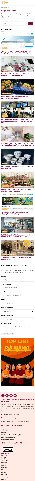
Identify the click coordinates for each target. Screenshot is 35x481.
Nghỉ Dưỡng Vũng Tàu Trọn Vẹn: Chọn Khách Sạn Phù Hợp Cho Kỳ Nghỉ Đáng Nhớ (17, 236)
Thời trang (4, 460)
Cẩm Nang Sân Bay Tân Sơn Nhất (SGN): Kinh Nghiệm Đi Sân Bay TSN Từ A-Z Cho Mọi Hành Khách (17, 121)
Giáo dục (4, 467)
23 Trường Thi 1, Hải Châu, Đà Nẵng (18, 421)
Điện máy (4, 470)
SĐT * (3, 300)
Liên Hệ (3, 432)
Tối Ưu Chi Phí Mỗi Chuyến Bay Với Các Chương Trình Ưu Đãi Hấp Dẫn (14, 213)
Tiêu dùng (4, 477)
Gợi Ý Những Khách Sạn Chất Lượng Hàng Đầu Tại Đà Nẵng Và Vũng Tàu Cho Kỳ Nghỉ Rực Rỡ (17, 144)
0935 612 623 (16, 414)
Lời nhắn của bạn (6, 323)
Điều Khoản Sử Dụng (8, 437)
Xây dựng (4, 472)
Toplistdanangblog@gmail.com (17, 418)
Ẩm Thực (4, 455)
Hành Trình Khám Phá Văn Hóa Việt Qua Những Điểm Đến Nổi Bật (15, 97)
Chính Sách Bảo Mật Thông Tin (11, 435)
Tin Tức (5, 163)
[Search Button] (30, 23)
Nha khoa (6, 70)
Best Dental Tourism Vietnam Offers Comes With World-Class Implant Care (16, 74)
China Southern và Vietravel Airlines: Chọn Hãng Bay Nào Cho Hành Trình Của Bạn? (16, 52)
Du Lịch (5, 47)
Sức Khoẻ (4, 465)
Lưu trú (5, 140)
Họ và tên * (4, 276)
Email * (3, 292)
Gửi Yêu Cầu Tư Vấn (8, 334)
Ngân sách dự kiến (7, 315)
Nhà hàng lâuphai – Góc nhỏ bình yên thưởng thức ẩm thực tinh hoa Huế (17, 190)
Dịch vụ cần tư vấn (7, 307)
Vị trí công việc (6, 284)
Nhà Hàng (6, 186)
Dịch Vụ (5, 116)
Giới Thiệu (4, 430)
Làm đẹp (4, 462)
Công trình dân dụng (9, 254)
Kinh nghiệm (6, 93)
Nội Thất (4, 474)
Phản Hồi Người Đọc (7, 439)
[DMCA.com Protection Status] (8, 449)
